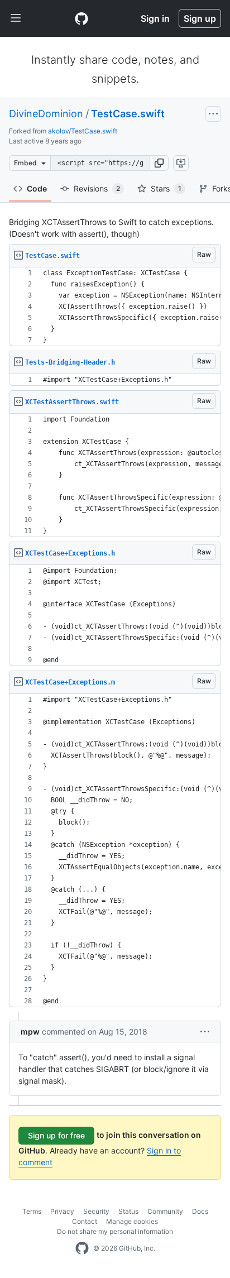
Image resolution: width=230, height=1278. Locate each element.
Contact (84, 1221)
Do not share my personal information (115, 1231)
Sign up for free (56, 1135)
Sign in (155, 18)
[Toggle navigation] (15, 18)
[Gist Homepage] (81, 18)
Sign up (200, 18)
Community (165, 1211)
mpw (30, 1031)
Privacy (62, 1211)
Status (128, 1211)
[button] (159, 163)
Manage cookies (132, 1221)
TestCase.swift (128, 113)
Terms (31, 1211)
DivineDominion (46, 113)
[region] (115, 306)
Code (37, 188)
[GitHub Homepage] (82, 1248)
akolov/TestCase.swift (82, 131)
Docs (200, 1211)
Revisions (97, 188)
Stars (166, 188)
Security (96, 1211)
